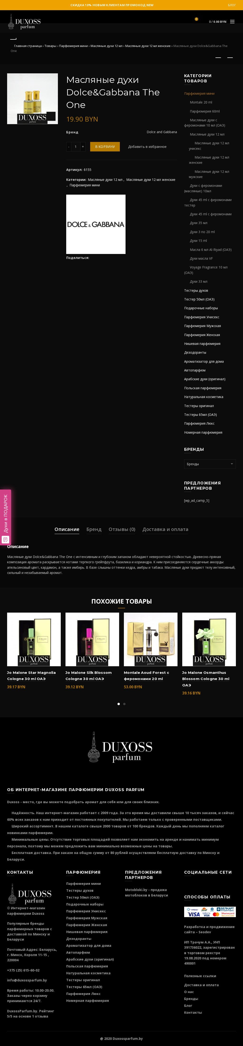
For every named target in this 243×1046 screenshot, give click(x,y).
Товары (50, 46)
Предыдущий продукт (218, 58)
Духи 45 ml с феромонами (211, 214)
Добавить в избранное (147, 146)
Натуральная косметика (203, 396)
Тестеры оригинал (199, 405)
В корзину (105, 146)
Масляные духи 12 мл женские (148, 46)
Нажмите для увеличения (51, 116)
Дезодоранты (195, 352)
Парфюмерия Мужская (202, 326)
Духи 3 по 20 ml (202, 232)
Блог (232, 5)
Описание (67, 529)
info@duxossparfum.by (27, 980)
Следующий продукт (230, 58)
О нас (189, 992)
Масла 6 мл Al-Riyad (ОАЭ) (211, 249)
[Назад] (13, 38)
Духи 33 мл (198, 281)
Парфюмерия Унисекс (201, 317)
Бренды (191, 998)
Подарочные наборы (201, 308)
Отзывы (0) (122, 529)
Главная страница (28, 46)
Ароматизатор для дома (204, 361)
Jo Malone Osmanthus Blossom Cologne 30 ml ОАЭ (205, 678)
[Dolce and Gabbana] (96, 224)
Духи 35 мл (198, 222)
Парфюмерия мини (73, 46)
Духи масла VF (201, 258)
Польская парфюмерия (202, 388)
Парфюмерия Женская (202, 335)
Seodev (205, 932)
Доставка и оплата (165, 529)
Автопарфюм (195, 370)
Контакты (193, 1012)
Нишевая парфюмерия (202, 343)
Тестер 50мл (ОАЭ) (199, 299)
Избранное (196, 19)
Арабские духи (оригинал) (204, 379)
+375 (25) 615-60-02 (23, 970)
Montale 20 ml (201, 102)
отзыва (41, 1016)
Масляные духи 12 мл (106, 46)
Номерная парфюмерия (203, 432)
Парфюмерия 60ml (205, 111)
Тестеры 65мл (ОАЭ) (200, 414)
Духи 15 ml (198, 240)
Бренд (94, 529)
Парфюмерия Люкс (199, 423)
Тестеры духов (196, 290)
